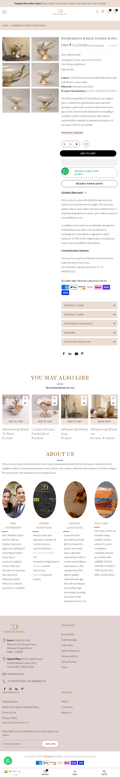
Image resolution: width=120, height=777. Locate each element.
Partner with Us (69, 656)
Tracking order (10, 701)
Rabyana (38, 565)
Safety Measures (70, 650)
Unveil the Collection (72, 132)
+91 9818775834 (16, 681)
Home (5, 25)
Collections (67, 645)
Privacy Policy (9, 717)
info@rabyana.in (15, 673)
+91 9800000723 (36, 681)
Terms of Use (9, 712)
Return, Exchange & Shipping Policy (20, 706)
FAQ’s (64, 701)
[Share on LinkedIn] (69, 354)
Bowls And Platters (92, 59)
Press (64, 667)
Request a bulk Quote (89, 183)
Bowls (77, 59)
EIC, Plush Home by (43, 552)
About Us (66, 712)
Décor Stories (68, 661)
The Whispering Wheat (73, 64)
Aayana (37, 574)
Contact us (67, 706)
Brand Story (67, 634)
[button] (89, 162)
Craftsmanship (69, 639)
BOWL (71, 69)
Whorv (92, 756)
